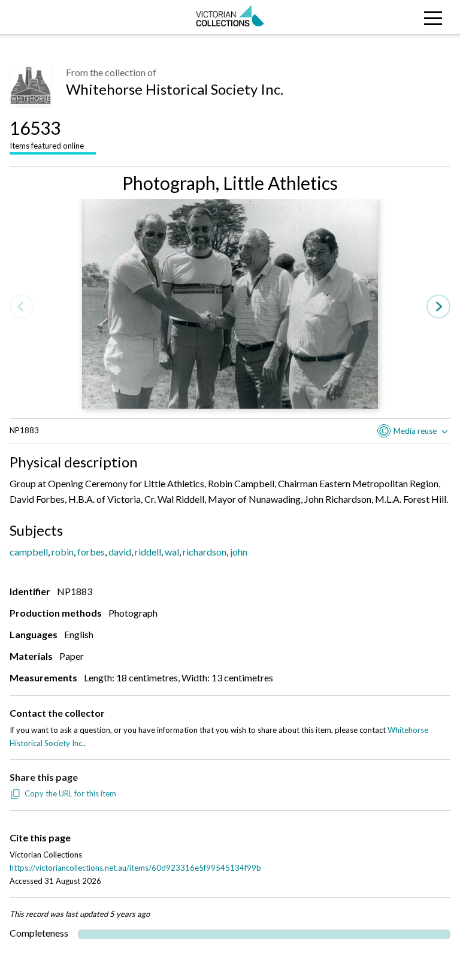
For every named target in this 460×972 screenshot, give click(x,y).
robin (63, 551)
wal (172, 551)
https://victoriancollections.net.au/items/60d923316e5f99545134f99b (135, 868)
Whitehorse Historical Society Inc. (174, 89)
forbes (91, 551)
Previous (22, 307)
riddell (148, 551)
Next (438, 307)
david (119, 551)
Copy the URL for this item (70, 793)
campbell (29, 551)
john (238, 551)
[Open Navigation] (402, 17)
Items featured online (47, 133)
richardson (204, 551)
